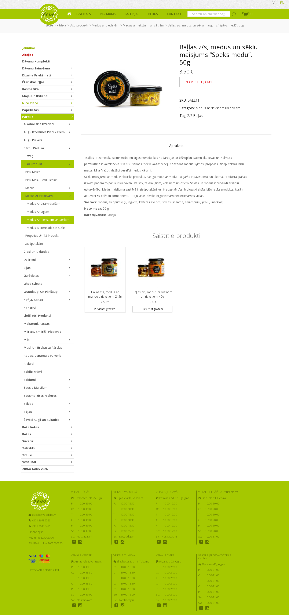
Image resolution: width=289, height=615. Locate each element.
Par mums (108, 14)
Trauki (27, 455)
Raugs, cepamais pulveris (42, 356)
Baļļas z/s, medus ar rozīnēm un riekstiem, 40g (152, 294)
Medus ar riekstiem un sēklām (143, 25)
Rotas (26, 434)
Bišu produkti (79, 25)
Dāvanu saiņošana (36, 68)
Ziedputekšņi (34, 244)
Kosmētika (30, 89)
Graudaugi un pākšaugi (41, 292)
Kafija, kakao (33, 300)
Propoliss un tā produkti (42, 236)
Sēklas (28, 404)
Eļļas (27, 268)
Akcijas (27, 55)
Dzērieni (30, 260)
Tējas (28, 412)
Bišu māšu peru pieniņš (41, 180)
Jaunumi (28, 48)
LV (273, 2)
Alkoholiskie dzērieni (39, 124)
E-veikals (83, 14)
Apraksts (176, 145)
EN (282, 2)
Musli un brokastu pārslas (43, 348)
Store (49, 25)
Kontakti (174, 14)
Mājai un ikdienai (35, 96)
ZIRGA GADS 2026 (35, 469)
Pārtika (61, 25)
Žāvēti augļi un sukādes (41, 420)
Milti (27, 340)
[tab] (176, 147)
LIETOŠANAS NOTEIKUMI (44, 570)
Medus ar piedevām (105, 25)
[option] (105, 278)
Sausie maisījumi (36, 388)
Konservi (30, 308)
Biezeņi (29, 156)
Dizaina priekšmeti (36, 75)
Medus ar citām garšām (43, 204)
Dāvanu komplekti (36, 61)
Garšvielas (31, 276)
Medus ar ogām (38, 212)
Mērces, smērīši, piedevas (42, 332)
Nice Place (30, 103)
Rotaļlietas (30, 427)
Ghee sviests (33, 284)
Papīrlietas (30, 110)
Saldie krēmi (33, 372)
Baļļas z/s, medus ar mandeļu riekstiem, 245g (105, 294)
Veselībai (29, 462)
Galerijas (132, 14)
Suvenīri (28, 441)
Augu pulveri (33, 140)
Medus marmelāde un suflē (46, 228)
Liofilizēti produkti (37, 316)
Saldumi (30, 380)
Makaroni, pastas (37, 324)
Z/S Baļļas (195, 115)
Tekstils (28, 448)
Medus (29, 188)
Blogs (153, 14)
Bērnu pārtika (34, 148)
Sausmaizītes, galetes (40, 396)
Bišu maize (32, 172)
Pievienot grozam (104, 309)
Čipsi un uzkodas (36, 252)
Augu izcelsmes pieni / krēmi (45, 132)
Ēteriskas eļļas (33, 82)
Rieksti (29, 364)
